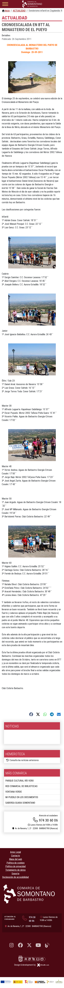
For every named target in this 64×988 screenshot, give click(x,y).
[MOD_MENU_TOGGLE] (57, 733)
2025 (9, 740)
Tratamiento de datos (15, 870)
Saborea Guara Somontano (20, 802)
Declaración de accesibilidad (15, 877)
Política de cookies (16, 862)
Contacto (15, 855)
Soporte (15, 873)
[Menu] (5, 4)
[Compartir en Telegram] (51, 714)
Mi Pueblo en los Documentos (21, 797)
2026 (9, 733)
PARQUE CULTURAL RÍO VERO (19, 780)
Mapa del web (15, 859)
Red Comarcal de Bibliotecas (21, 786)
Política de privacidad (15, 866)
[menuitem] (32, 733)
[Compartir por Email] (58, 714)
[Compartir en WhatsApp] (45, 714)
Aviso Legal (15, 852)
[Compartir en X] (38, 714)
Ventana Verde (13, 791)
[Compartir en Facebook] (31, 714)
